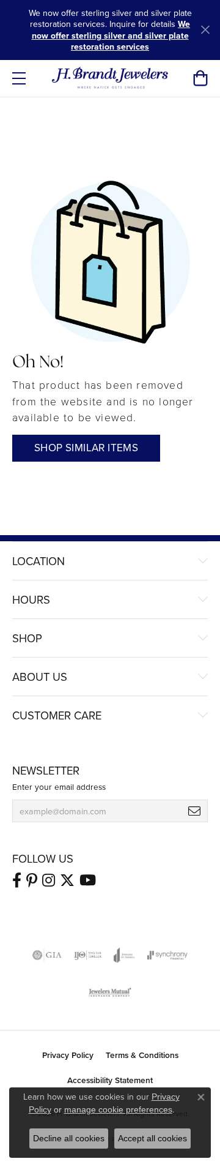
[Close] (205, 29)
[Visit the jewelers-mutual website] (110, 992)
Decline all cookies (69, 1138)
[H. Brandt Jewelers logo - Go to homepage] (110, 78)
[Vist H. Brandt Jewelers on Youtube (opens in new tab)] (87, 880)
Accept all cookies (152, 1138)
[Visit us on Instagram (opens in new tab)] (48, 880)
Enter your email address (59, 786)
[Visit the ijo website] (87, 955)
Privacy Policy (68, 1055)
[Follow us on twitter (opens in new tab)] (67, 880)
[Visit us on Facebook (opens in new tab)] (16, 880)
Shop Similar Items (86, 447)
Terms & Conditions (142, 1055)
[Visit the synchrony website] (167, 955)
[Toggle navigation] (19, 78)
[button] (200, 78)
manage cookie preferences (118, 1109)
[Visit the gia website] (47, 955)
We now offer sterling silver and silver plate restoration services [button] (111, 35)
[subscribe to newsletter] (194, 811)
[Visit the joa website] (124, 955)
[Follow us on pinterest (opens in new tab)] (31, 880)
